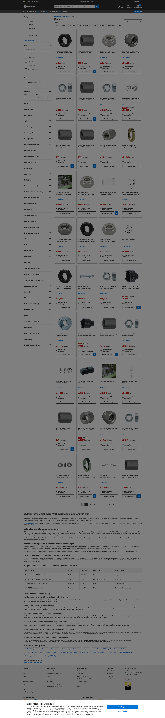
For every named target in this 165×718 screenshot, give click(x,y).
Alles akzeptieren (122, 707)
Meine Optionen (122, 711)
